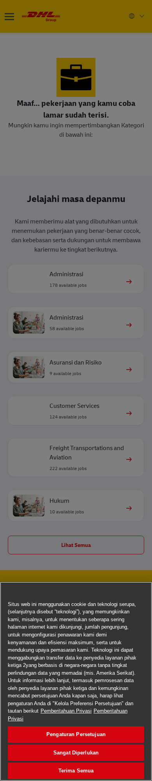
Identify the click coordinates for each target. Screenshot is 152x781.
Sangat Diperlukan (76, 753)
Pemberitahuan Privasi (66, 711)
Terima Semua (76, 771)
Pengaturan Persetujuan (76, 734)
